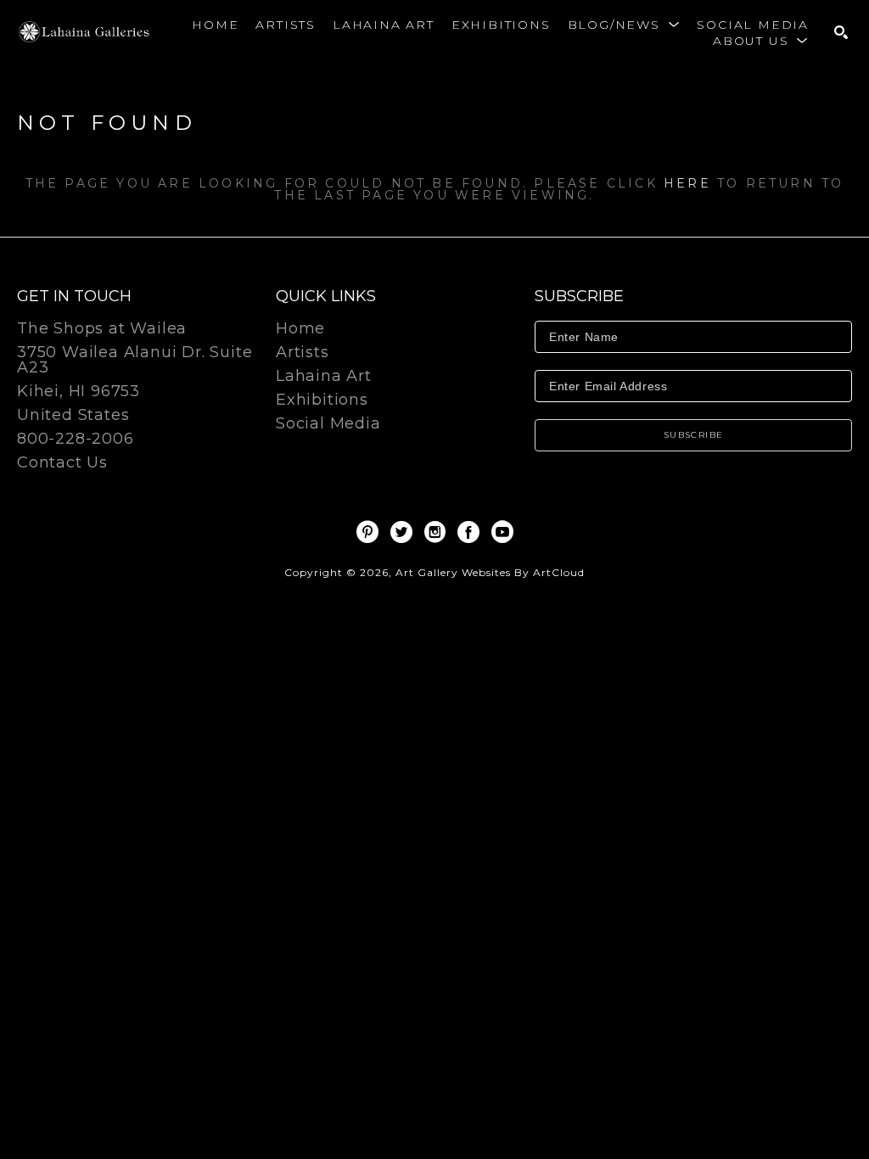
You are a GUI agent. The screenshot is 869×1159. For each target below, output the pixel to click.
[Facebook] (471, 532)
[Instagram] (437, 532)
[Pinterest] (370, 532)
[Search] (841, 32)
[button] (624, 24)
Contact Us (62, 462)
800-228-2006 (75, 439)
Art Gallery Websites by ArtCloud (490, 572)
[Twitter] (404, 532)
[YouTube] (502, 532)
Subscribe (694, 434)
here (687, 183)
